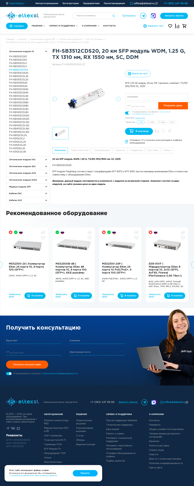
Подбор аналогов (115, 461)
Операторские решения (84, 422)
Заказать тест (156, 26)
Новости (153, 454)
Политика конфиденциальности (166, 463)
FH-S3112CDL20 (17, 145)
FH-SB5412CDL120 (19, 126)
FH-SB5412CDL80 (18, 112)
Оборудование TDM (54, 453)
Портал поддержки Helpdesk (121, 420)
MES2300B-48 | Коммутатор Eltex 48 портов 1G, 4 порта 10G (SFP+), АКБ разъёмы (71, 268)
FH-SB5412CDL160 (19, 132)
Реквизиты (155, 425)
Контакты (109, 26)
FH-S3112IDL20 (17, 148)
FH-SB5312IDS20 (18, 86)
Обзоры (80, 440)
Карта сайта (155, 468)
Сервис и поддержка (62, 26)
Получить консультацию (27, 365)
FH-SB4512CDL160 (19, 129)
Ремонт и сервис (115, 434)
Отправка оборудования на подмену (120, 454)
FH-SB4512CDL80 (18, 109)
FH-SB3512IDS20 (18, 83)
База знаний (112, 429)
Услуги (47, 458)
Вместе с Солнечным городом (165, 459)
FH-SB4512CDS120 (19, 116)
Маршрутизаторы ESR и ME (56, 429)
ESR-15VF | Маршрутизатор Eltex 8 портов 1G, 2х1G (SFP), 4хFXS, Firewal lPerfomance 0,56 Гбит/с (165, 270)
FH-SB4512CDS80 (18, 103)
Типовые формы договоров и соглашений (164, 435)
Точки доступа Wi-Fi (55, 440)
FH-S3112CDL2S (17, 142)
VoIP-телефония (53, 436)
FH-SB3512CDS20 (18, 70)
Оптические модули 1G (70, 39)
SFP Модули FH (52, 449)
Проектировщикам (114, 3)
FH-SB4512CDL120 (19, 122)
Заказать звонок (174, 16)
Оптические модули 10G (22, 160)
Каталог (22, 39)
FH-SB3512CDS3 (18, 57)
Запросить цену (15, 296)
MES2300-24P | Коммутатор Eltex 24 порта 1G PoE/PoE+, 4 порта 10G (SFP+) (116, 268)
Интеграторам (71, 3)
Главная (10, 39)
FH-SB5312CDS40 (18, 93)
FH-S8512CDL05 (18, 135)
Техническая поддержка (119, 425)
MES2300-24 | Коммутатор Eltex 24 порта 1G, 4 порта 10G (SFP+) (27, 267)
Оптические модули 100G (23, 180)
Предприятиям (91, 3)
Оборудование (53, 414)
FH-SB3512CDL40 (18, 96)
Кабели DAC (15, 193)
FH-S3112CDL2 (17, 139)
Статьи (80, 436)
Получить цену (173, 105)
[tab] (60, 150)
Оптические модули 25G (22, 166)
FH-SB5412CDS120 (19, 119)
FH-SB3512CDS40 (18, 89)
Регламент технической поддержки (119, 439)
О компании (89, 26)
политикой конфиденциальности (60, 374)
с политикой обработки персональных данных (33, 475)
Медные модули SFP (20, 187)
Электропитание (53, 462)
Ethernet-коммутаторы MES (56, 422)
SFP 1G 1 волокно (94, 39)
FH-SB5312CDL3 (18, 66)
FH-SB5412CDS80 (18, 106)
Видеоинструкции (85, 444)
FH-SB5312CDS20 (18, 73)
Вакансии (154, 441)
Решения (37, 26)
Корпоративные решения (84, 429)
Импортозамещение (46, 3)
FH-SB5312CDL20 (18, 80)
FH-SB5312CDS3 (18, 60)
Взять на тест (140, 74)
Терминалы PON (53, 444)
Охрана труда (156, 450)
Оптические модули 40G (22, 173)
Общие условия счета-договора (166, 429)
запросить (140, 118)
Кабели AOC (15, 200)
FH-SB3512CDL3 (18, 63)
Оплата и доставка (159, 446)
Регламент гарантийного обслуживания (119, 447)
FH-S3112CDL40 (17, 152)
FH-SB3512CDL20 (18, 76)
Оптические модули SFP (43, 39)
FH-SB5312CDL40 (18, 99)
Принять (85, 473)
